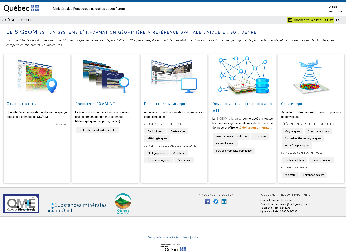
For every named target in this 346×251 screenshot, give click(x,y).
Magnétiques (292, 131)
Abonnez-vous (303, 20)
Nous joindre (336, 11)
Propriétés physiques (297, 145)
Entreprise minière (313, 174)
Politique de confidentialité (163, 237)
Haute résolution (294, 160)
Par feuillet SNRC (225, 143)
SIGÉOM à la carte (229, 118)
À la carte (260, 136)
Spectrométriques (318, 131)
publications (169, 112)
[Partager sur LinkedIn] (224, 201)
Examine (112, 112)
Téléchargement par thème (231, 136)
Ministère (290, 174)
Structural (178, 153)
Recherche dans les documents (97, 130)
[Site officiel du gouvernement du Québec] (21, 12)
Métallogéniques (157, 138)
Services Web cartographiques (234, 150)
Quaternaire (184, 160)
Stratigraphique (156, 153)
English (333, 6)
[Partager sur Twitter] (215, 201)
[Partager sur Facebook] (207, 201)
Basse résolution (321, 160)
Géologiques (155, 131)
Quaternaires (178, 131)
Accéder (61, 124)
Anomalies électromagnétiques (303, 138)
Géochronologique (158, 160)
